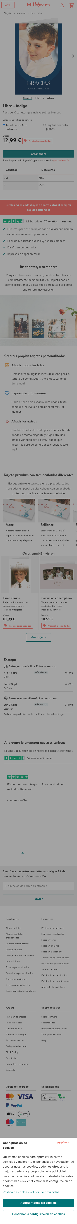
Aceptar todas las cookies (38, 1202)
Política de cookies (16, 1192)
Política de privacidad (44, 1192)
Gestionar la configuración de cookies (38, 1214)
